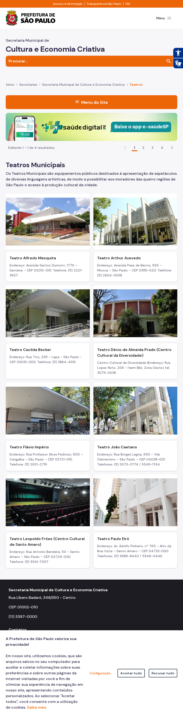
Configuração (100, 673)
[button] (172, 147)
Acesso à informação (68, 3)
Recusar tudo (163, 673)
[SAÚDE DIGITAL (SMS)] (91, 126)
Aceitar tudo (131, 673)
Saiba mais (36, 707)
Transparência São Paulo (104, 3)
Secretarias (28, 84)
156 (127, 3)
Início (10, 84)
